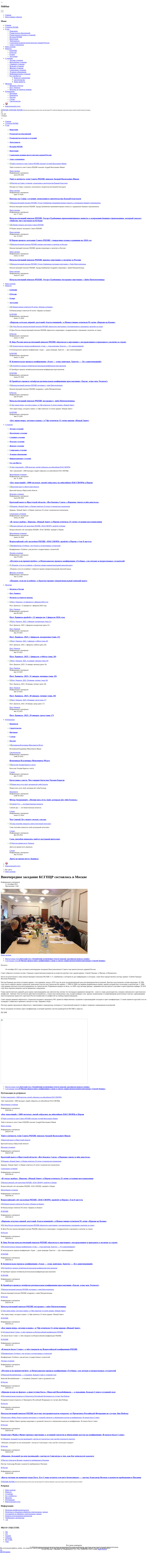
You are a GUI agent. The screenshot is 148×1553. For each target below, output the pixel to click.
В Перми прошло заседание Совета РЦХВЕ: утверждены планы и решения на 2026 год (51, 240)
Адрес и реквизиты (17, 45)
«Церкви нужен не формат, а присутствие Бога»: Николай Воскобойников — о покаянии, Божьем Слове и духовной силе (58, 1392)
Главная (8, 15)
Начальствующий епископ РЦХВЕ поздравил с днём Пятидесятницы (42, 401)
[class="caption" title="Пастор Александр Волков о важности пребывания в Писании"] (25, 1460)
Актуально (14, 56)
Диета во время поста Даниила (24, 859)
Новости (8, 49)
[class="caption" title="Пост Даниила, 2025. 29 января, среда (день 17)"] (28, 700)
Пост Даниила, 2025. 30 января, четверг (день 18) (33, 696)
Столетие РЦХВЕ (11, 27)
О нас (7, 29)
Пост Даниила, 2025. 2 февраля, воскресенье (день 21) (35, 637)
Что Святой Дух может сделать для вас (28, 819)
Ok (1, 1550)
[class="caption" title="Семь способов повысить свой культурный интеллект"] (30, 824)
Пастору (13, 97)
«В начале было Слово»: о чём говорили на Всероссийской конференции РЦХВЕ (39, 1349)
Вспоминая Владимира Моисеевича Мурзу (30, 760)
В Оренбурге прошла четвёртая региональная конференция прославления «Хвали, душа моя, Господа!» (59, 381)
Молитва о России (16, 86)
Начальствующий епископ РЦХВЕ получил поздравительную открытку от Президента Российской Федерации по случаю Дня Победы (64, 1413)
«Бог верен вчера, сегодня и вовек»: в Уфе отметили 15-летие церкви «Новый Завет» (49, 420)
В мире (12, 54)
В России (13, 52)
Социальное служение (18, 70)
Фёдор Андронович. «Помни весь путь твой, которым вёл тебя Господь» (44, 800)
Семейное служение (17, 64)
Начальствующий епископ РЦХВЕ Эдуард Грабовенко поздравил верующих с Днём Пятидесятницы (57, 279)
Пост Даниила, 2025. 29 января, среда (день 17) (32, 715)
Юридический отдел (12, 106)
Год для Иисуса (15, 76)
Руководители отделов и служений (22, 35)
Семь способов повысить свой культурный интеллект (35, 839)
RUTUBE (8, 1540)
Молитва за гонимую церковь (21, 89)
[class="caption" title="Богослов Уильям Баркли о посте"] (23, 765)
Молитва (8, 84)
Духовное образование (18, 72)
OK (6, 1532)
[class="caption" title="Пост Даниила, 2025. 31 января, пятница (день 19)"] (29, 661)
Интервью (13, 93)
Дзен (7, 1542)
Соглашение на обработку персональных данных (23, 1514)
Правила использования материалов (18, 1516)
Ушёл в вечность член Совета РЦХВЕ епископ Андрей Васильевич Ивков (44, 179)
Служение (9, 58)
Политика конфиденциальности (17, 1510)
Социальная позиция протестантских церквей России (29, 43)
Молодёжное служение (18, 62)
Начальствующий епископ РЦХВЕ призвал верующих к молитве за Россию (45, 260)
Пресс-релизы (10, 47)
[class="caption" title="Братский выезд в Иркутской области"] (24, 487)
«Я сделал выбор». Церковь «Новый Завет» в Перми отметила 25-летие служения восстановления (56, 522)
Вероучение (14, 39)
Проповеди (14, 95)
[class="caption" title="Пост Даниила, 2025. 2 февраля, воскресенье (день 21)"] (30, 621)
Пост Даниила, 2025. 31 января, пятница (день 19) (33, 676)
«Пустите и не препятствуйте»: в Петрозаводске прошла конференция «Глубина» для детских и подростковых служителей (67, 561)
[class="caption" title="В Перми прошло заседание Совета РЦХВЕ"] (27, 225)
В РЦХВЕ (13, 50)
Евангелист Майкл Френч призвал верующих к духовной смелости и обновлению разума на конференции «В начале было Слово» (63, 1435)
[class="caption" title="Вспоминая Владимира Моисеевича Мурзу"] (26, 745)
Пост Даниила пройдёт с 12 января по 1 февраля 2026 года (37, 617)
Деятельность (15, 41)
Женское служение (16, 68)
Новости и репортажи (22, 78)
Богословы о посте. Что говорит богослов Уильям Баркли (37, 780)
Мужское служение (17, 66)
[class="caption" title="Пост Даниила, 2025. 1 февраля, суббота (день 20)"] (29, 641)
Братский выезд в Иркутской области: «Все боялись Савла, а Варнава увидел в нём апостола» (54, 502)
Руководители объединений (20, 33)
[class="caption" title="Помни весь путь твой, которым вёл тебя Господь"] (29, 784)
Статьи (12, 99)
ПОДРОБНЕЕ (5, 1552)
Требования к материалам (14, 1518)
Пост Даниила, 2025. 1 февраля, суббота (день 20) (33, 656)
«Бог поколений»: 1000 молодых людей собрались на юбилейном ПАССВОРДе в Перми (51, 482)
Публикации (10, 91)
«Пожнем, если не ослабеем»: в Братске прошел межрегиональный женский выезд (48, 581)
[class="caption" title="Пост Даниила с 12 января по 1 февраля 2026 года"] (29, 602)
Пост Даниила (15, 87)
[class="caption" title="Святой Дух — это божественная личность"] (26, 804)
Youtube (8, 1536)
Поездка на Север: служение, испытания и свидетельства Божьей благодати (45, 199)
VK (6, 1534)
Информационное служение (20, 74)
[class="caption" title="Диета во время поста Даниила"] (22, 843)
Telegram (8, 1538)
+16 (6, 1520)
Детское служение (16, 60)
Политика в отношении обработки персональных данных (26, 1512)
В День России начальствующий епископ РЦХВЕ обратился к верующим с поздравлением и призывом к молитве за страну (68, 342)
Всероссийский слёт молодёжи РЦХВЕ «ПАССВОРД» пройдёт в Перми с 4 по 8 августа (51, 541)
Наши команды (19, 82)
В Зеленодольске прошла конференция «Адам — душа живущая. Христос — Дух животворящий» (56, 361)
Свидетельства (19, 80)
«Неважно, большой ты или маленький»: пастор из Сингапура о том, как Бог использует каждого (47, 1456)
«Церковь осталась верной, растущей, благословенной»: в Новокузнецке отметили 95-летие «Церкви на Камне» (62, 322)
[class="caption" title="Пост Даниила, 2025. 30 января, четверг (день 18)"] (29, 680)
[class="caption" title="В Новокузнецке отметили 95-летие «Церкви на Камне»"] (31, 307)
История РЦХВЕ (16, 37)
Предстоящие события (13, 17)
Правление (14, 31)
